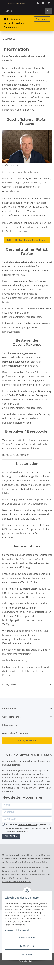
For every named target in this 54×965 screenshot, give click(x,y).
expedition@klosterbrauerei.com (23, 408)
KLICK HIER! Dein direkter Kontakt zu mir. (27, 240)
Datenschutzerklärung (28, 824)
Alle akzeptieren (27, 937)
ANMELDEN (11, 836)
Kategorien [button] (9, 684)
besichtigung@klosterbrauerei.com (21, 620)
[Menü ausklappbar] (3, 2)
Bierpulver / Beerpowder (15, 454)
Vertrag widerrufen (27, 740)
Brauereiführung (21, 654)
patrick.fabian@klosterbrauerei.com (21, 316)
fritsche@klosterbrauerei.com (18, 215)
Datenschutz (24, 930)
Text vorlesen (42, 19)
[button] (37, 3)
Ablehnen (27, 954)
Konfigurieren (27, 946)
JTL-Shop (32, 961)
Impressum (10, 930)
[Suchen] (48, 11)
